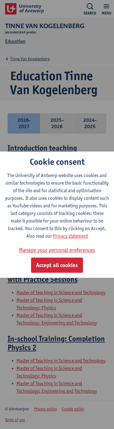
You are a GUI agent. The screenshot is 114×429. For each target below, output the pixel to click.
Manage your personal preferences (57, 250)
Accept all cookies (57, 265)
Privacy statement (70, 236)
